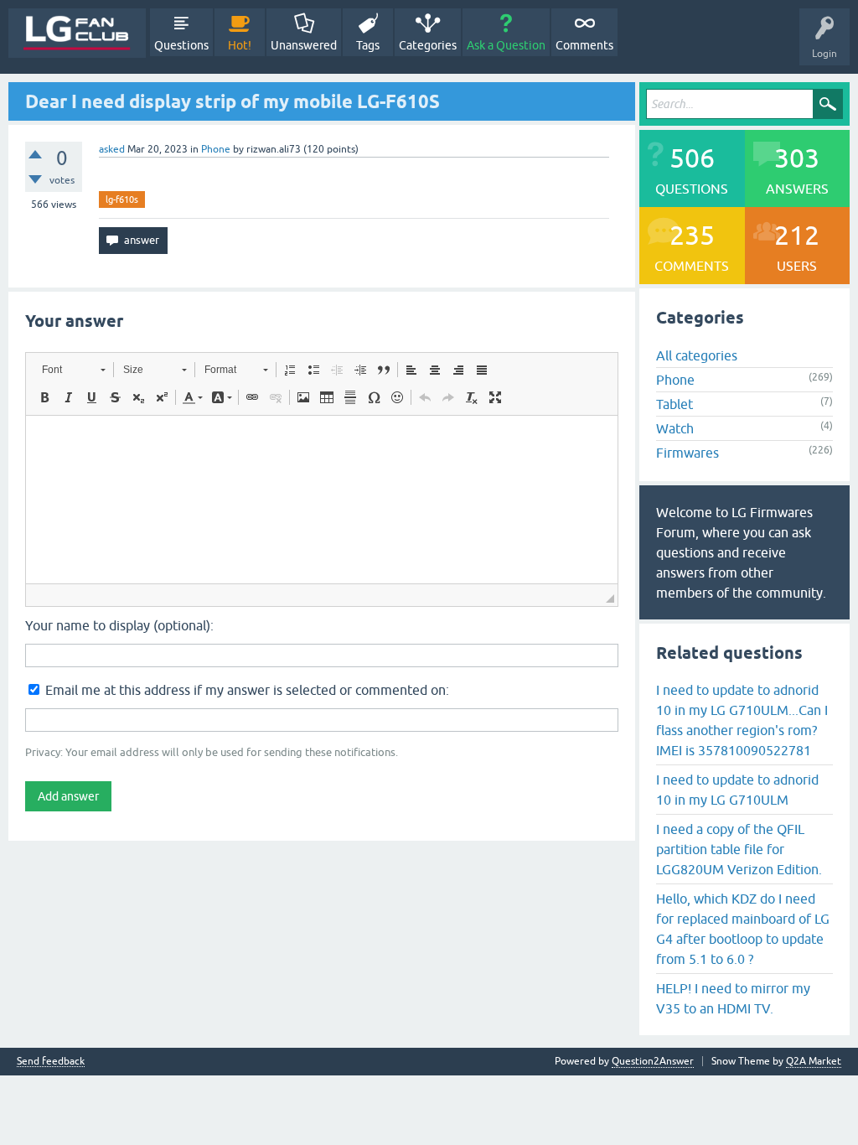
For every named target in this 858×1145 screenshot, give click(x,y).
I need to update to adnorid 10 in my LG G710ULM (737, 789)
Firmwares (687, 452)
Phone (215, 149)
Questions (181, 45)
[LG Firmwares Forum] (77, 33)
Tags (368, 45)
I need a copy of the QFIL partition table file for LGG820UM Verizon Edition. (739, 849)
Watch (675, 428)
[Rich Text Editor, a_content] (322, 499)
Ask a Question (506, 45)
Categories (428, 45)
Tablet (674, 404)
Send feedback (51, 1061)
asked (112, 149)
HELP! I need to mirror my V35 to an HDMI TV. (733, 998)
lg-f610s (122, 199)
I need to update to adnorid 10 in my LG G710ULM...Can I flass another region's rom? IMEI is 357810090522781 (742, 720)
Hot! (239, 45)
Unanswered (304, 45)
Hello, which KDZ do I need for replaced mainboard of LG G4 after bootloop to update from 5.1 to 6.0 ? (743, 928)
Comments (584, 45)
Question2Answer (653, 1061)
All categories (696, 355)
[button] (73, 369)
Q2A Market (813, 1061)
